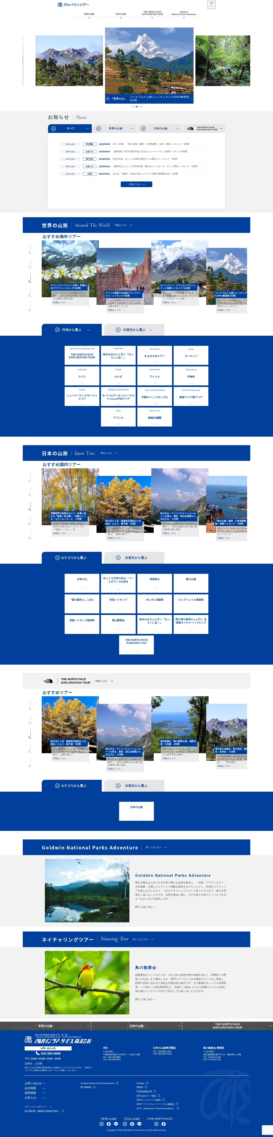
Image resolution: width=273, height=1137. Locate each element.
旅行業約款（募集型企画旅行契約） (42, 1111)
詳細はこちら (59, 302)
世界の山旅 (89, 14)
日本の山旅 (121, 14)
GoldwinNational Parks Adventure (184, 13)
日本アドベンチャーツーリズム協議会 (155, 1104)
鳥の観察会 (86, 1087)
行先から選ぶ (71, 329)
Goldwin (140, 1083)
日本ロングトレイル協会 (148, 1100)
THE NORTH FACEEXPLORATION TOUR (152, 13)
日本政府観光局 (144, 1091)
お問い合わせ (33, 1083)
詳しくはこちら (144, 906)
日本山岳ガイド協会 (146, 1095)
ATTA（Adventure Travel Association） (155, 1108)
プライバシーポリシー (36, 1106)
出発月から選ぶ (134, 329)
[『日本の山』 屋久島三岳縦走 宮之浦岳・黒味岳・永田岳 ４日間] (56, 60)
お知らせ (30, 1097)
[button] (91, 61)
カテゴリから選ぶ (73, 557)
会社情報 (30, 1088)
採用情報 (30, 1092)
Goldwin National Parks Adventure (98, 1083)
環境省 (139, 1087)
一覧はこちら (134, 184)
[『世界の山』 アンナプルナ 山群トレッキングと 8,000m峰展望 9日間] (136, 61)
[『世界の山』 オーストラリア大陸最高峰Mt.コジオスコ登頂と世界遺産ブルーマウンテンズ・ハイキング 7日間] (216, 60)
